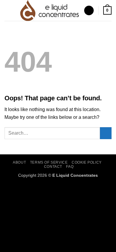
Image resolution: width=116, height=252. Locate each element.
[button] (8, 10)
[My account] (89, 11)
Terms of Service (49, 162)
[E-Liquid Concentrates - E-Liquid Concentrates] (49, 10)
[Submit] (106, 133)
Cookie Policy (87, 162)
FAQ (69, 167)
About (19, 162)
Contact (53, 167)
